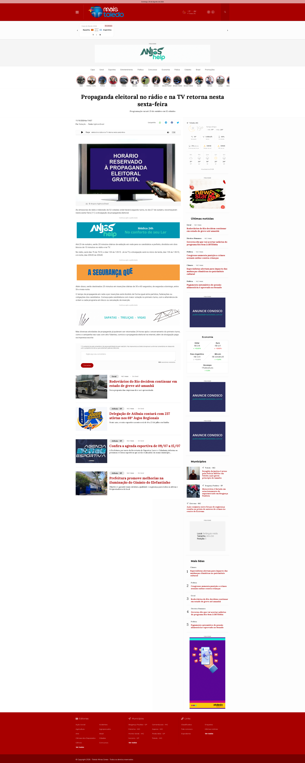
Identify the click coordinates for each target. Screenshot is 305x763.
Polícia (177, 70)
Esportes (112, 70)
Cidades (188, 70)
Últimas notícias (202, 218)
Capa (93, 70)
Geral (101, 70)
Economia (166, 70)
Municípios (198, 461)
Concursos (152, 70)
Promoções (210, 70)
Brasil (198, 70)
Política (140, 70)
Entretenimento (126, 70)
